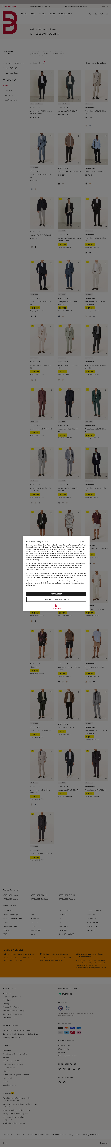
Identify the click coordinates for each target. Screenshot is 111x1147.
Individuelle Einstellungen (56, 599)
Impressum (32, 585)
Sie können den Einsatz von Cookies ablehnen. (57, 577)
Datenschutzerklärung (77, 583)
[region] (56, 573)
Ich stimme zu (56, 594)
